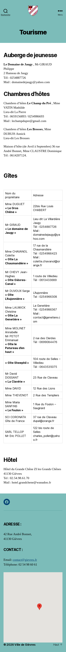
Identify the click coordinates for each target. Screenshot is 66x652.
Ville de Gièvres (25, 644)
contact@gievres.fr (25, 560)
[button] (39, 606)
